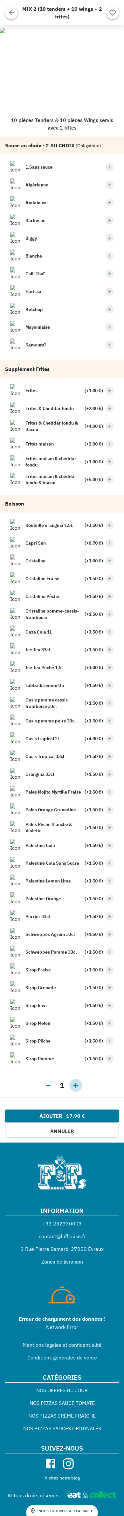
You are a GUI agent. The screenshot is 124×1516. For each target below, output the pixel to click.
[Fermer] (11, 12)
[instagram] (68, 1463)
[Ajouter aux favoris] (112, 12)
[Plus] (110, 167)
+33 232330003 (62, 1223)
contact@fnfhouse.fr (62, 1236)
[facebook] (50, 1463)
